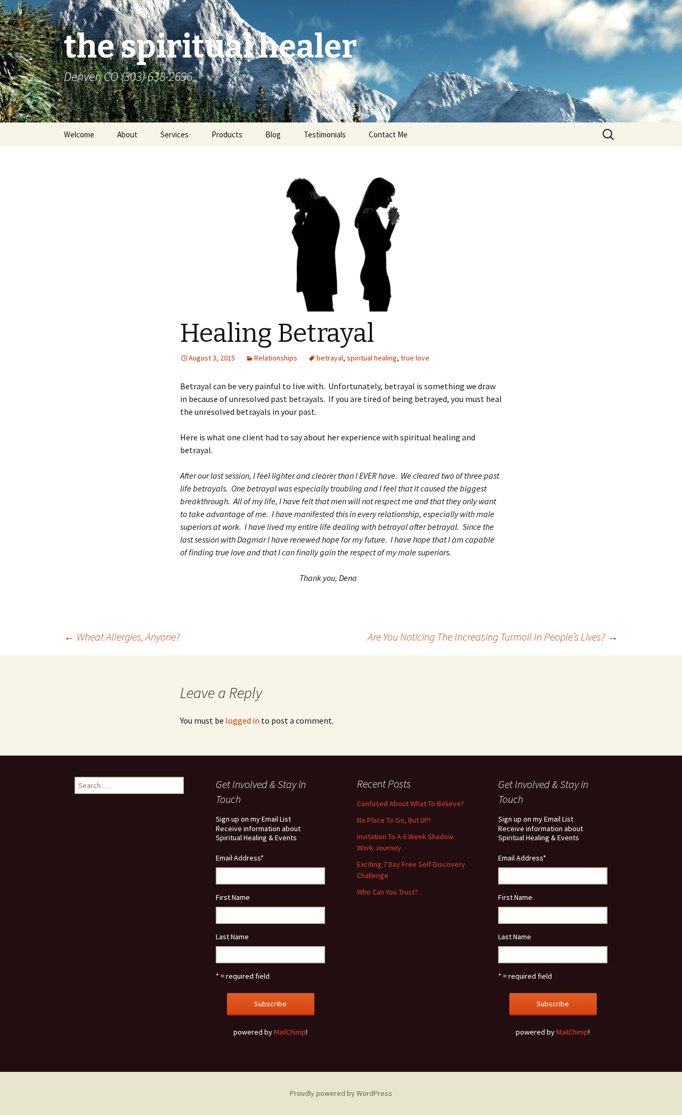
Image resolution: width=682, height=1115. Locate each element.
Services (174, 134)
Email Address (240, 858)
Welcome (79, 134)
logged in (242, 720)
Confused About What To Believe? (410, 803)
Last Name (232, 936)
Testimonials (325, 134)
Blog (273, 134)
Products (227, 134)
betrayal (329, 358)
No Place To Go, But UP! (394, 820)
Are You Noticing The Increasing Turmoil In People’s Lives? (493, 636)
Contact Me (388, 134)
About (127, 134)
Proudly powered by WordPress (341, 1093)
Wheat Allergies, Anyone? (122, 636)
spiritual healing (372, 358)
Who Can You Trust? (387, 892)
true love (415, 358)
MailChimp (290, 1032)
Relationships (275, 358)
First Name (233, 897)
